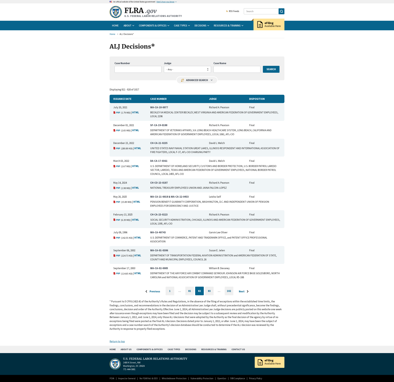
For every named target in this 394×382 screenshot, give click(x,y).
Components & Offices (150, 349)
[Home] (116, 12)
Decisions (190, 349)
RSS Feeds (234, 11)
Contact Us (238, 349)
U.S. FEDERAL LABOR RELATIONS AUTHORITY (155, 358)
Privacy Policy (255, 378)
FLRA (140, 10)
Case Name (219, 63)
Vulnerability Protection (202, 378)
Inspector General (126, 378)
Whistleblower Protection (174, 378)
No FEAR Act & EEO (148, 378)
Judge (167, 63)
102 (230, 292)
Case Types (174, 349)
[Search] (281, 11)
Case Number (122, 63)
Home (115, 25)
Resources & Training (214, 349)
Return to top (117, 341)
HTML (135, 112)
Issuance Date (122, 99)
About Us (126, 349)
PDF (118, 112)
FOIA (112, 378)
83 (211, 291)
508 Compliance (237, 378)
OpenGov (221, 378)
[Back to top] (386, 374)
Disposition (257, 99)
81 (191, 291)
